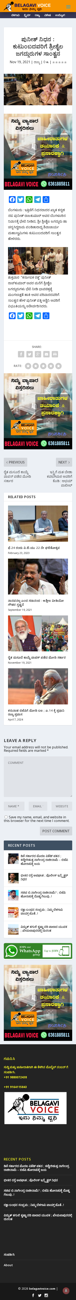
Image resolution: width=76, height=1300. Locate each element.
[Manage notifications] (66, 1290)
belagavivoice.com (42, 1288)
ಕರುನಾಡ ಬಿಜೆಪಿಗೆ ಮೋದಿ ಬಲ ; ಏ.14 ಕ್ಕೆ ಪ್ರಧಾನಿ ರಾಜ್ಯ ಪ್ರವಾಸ (36, 712)
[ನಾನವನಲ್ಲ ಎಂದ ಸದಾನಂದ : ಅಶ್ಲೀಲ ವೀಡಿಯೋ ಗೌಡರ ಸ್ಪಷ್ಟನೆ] (38, 577)
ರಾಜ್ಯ (37, 15)
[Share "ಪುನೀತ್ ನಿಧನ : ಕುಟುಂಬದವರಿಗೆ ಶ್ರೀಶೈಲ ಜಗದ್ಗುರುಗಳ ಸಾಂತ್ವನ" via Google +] (38, 354)
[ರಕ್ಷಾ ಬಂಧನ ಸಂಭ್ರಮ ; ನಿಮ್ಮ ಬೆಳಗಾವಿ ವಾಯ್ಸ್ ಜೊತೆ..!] (13, 912)
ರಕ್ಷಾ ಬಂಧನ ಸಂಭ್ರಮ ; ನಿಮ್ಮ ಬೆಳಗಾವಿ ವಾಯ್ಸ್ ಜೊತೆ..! (42, 911)
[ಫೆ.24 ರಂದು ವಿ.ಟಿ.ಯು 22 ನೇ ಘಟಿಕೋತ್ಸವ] (38, 523)
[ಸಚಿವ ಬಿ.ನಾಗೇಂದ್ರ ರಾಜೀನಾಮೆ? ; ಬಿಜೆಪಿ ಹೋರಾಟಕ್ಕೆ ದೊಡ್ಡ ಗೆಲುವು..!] (13, 895)
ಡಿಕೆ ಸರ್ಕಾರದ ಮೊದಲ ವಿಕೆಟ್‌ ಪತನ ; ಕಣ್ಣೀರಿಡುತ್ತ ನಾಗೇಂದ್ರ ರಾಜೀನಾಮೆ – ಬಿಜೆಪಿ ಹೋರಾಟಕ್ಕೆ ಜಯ (44, 859)
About (8, 1265)
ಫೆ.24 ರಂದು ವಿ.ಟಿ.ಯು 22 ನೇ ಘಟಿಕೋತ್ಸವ (34, 548)
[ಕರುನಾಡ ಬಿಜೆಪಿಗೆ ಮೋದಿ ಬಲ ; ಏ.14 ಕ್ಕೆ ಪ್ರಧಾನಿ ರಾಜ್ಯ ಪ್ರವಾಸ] (38, 686)
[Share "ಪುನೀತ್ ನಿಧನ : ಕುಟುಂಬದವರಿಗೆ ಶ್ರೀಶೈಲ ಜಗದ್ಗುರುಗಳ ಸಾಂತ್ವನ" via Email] (46, 354)
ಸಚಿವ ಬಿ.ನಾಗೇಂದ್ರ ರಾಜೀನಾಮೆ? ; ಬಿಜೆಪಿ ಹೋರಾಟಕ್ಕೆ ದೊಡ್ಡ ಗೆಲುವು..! (43, 894)
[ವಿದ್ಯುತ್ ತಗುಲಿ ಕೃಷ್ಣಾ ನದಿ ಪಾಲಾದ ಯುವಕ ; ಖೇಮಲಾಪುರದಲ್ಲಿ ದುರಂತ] (13, 929)
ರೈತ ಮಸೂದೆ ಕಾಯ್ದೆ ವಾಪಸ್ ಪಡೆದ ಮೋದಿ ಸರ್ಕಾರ (37, 657)
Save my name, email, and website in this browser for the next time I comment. (36, 819)
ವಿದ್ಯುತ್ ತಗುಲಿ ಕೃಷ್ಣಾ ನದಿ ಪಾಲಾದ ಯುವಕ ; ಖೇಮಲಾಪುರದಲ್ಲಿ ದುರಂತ (44, 928)
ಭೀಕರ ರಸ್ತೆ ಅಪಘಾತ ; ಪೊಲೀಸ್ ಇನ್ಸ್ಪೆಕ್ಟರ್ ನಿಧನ (44, 877)
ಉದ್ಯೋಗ (60, 15)
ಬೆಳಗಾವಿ (15, 15)
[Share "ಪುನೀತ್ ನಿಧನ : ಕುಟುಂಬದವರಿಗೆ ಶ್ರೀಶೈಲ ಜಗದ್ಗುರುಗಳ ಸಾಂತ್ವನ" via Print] (55, 354)
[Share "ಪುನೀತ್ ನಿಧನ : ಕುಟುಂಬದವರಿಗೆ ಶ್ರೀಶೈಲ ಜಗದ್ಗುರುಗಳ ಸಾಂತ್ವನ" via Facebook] (21, 354)
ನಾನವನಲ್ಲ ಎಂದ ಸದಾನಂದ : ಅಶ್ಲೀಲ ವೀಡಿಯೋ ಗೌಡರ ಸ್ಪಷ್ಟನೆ (36, 602)
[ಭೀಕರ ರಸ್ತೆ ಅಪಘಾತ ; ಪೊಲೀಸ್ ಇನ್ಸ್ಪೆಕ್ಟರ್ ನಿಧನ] (13, 878)
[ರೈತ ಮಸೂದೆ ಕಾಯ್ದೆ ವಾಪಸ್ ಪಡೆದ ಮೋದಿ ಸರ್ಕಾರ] (38, 633)
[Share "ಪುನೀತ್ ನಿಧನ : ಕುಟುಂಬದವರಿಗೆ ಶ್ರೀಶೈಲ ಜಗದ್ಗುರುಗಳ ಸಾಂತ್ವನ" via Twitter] (29, 354)
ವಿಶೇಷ (47, 15)
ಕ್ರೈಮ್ (27, 15)
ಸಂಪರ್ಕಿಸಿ (9, 1254)
